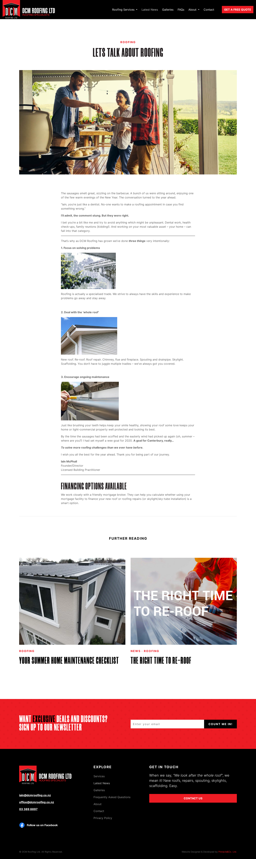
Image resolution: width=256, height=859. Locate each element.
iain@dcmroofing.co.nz (35, 795)
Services (99, 776)
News (136, 651)
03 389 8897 (28, 809)
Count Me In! (220, 724)
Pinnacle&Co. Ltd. (227, 851)
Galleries (167, 9)
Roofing (128, 42)
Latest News (150, 9)
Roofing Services (123, 9)
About (192, 9)
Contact (209, 9)
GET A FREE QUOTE (237, 9)
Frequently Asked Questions (112, 797)
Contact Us (193, 798)
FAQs (181, 9)
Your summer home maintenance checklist (69, 661)
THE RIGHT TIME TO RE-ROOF (161, 661)
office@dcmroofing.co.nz (36, 802)
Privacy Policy (103, 818)
